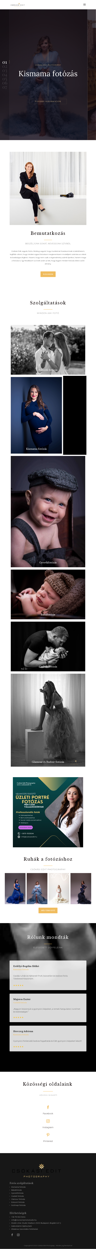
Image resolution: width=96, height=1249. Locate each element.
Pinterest (48, 1141)
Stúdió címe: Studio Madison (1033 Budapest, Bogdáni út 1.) (36, 1223)
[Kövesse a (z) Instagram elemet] (18, 1234)
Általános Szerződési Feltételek (24, 1229)
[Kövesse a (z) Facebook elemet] (12, 1234)
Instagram (48, 1127)
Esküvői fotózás (18, 1202)
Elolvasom (48, 274)
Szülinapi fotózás (18, 1205)
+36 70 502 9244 (18, 1217)
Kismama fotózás (18, 1187)
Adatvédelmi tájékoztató (21, 1226)
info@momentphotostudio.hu (24, 1220)
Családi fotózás (17, 1196)
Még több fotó (48, 910)
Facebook (48, 1113)
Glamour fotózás (18, 1199)
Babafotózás (16, 1190)
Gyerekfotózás (17, 1193)
